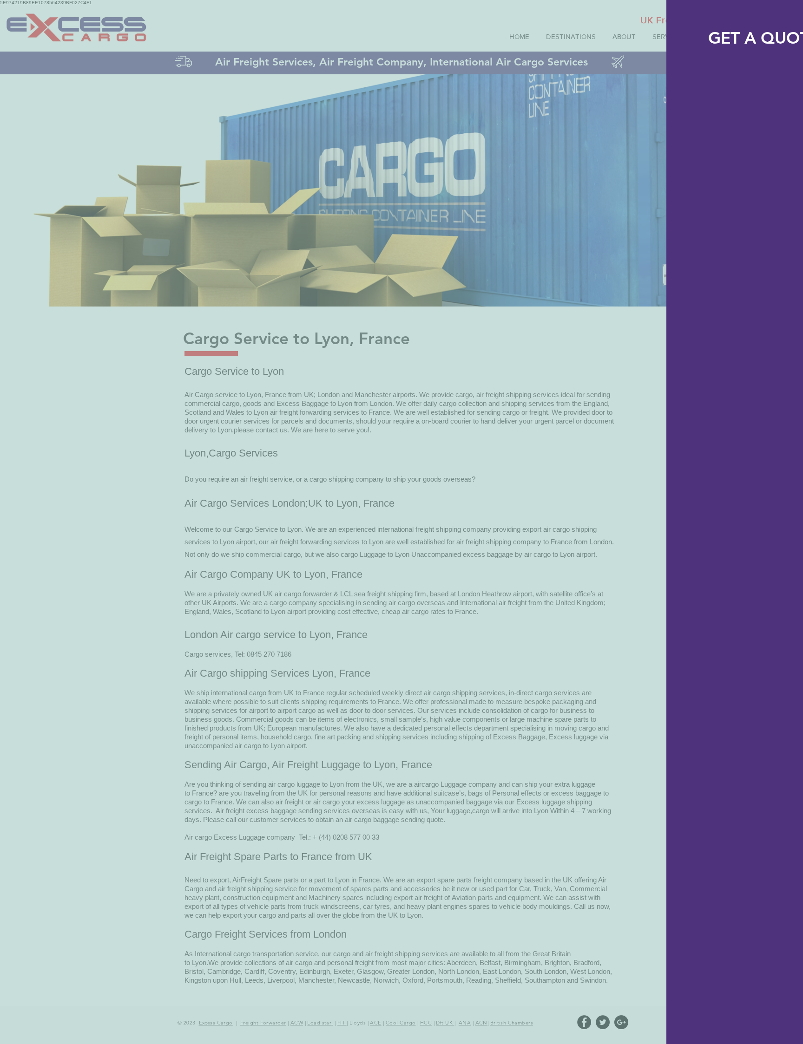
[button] (786, 16)
